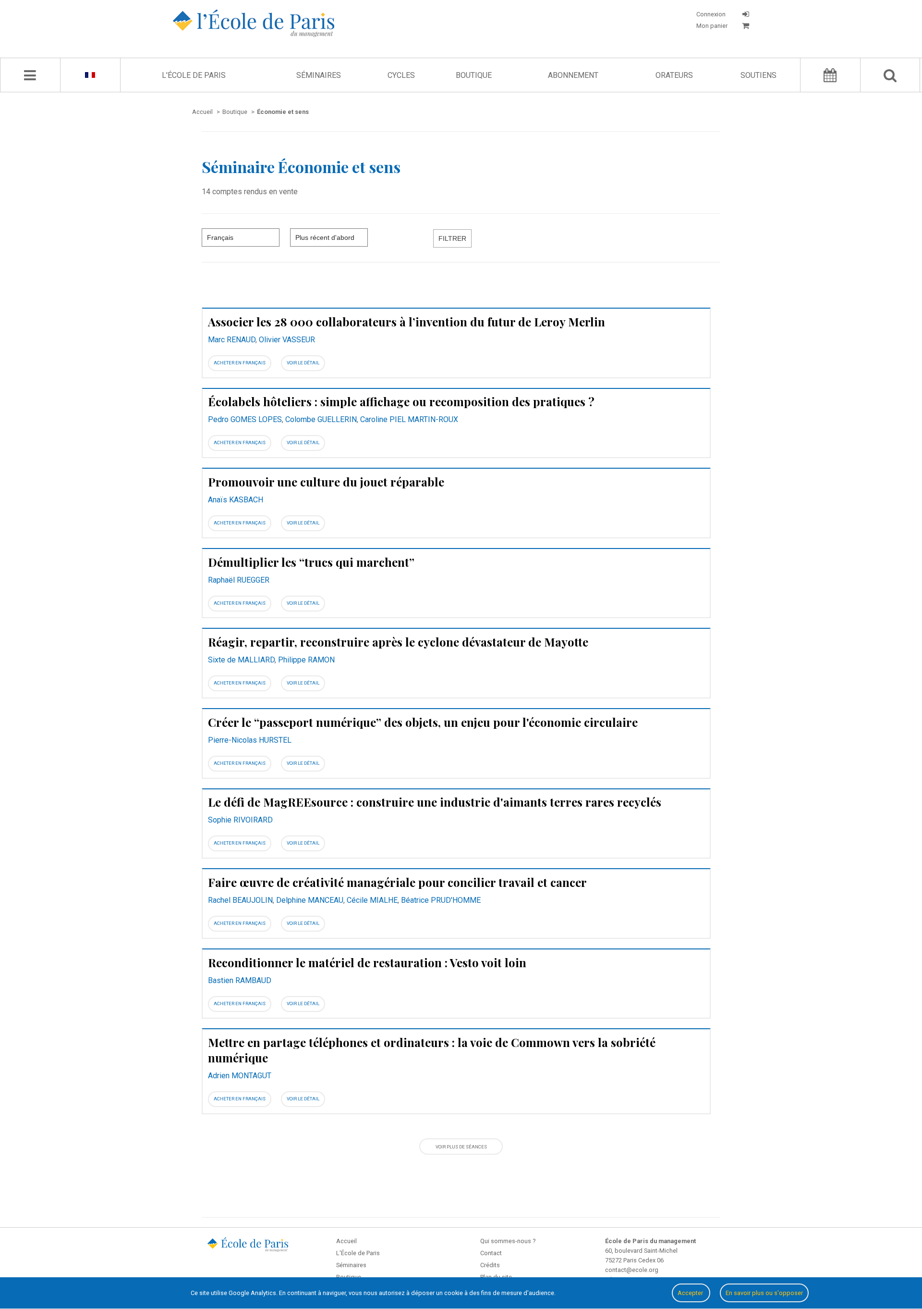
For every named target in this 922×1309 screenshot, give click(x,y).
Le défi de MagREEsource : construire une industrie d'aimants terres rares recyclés (434, 802)
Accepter (691, 1293)
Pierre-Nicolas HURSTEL (249, 740)
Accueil (346, 1241)
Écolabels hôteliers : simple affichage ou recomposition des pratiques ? (401, 401)
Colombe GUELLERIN (321, 419)
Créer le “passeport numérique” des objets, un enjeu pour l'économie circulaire (423, 722)
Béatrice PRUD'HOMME (441, 900)
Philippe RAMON (306, 659)
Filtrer (452, 238)
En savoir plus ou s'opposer (764, 1293)
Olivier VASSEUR (287, 339)
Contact (491, 1253)
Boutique (474, 75)
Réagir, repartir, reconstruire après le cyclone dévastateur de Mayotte (398, 641)
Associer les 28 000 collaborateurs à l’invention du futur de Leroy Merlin (406, 321)
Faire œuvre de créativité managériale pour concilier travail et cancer (397, 882)
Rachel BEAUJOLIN (240, 900)
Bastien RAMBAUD (239, 980)
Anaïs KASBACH (235, 499)
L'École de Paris (194, 75)
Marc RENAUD (231, 339)
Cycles (401, 75)
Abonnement (573, 75)
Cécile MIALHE (372, 900)
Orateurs (674, 75)
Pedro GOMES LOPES (245, 419)
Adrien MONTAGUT (239, 1075)
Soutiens (758, 75)
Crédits (490, 1265)
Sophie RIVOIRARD (240, 819)
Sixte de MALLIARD (241, 659)
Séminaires (318, 75)
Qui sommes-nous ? (507, 1241)
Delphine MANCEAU (309, 900)
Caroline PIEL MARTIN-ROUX (409, 419)
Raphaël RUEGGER (238, 580)
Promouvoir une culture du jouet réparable (326, 481)
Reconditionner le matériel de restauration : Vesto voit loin (367, 962)
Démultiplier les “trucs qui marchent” (311, 562)
